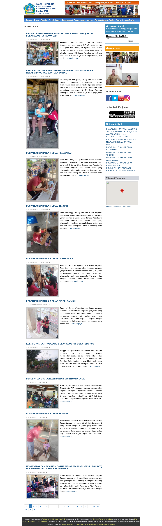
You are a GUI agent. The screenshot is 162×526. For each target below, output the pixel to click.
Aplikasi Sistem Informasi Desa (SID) (53, 519)
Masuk (130, 41)
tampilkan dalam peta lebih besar (118, 206)
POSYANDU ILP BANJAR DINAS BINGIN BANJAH (51, 301)
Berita (36, 20)
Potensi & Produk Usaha (125, 20)
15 (81, 506)
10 (60, 506)
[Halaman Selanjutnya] (30, 509)
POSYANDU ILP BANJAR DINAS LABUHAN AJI (49, 258)
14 (77, 506)
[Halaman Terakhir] (34, 509)
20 (26, 510)
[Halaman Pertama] (26, 506)
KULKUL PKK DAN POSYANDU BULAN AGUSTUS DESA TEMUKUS (60, 343)
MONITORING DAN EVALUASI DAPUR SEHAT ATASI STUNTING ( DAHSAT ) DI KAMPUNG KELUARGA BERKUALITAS (64, 467)
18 (94, 506)
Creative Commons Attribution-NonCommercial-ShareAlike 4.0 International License (88, 524)
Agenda (44, 20)
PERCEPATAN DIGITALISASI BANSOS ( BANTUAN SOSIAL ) (56, 378)
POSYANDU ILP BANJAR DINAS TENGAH (47, 205)
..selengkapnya (72, 58)
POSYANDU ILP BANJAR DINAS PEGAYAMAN (49, 152)
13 (73, 506)
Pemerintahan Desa (84, 3)
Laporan (90, 20)
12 (69, 506)
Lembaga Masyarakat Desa (103, 3)
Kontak (128, 3)
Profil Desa (71, 3)
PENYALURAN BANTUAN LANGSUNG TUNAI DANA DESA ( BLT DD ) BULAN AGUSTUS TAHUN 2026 (60, 34)
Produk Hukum (54, 20)
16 (85, 506)
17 (89, 506)
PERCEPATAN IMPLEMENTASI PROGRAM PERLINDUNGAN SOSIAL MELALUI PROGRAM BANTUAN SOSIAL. (60, 71)
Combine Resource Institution (102, 519)
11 (65, 506)
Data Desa (119, 3)
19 (98, 506)
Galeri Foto (114, 48)
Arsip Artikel (115, 124)
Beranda (29, 20)
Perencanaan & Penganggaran (73, 20)
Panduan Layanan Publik (104, 20)
